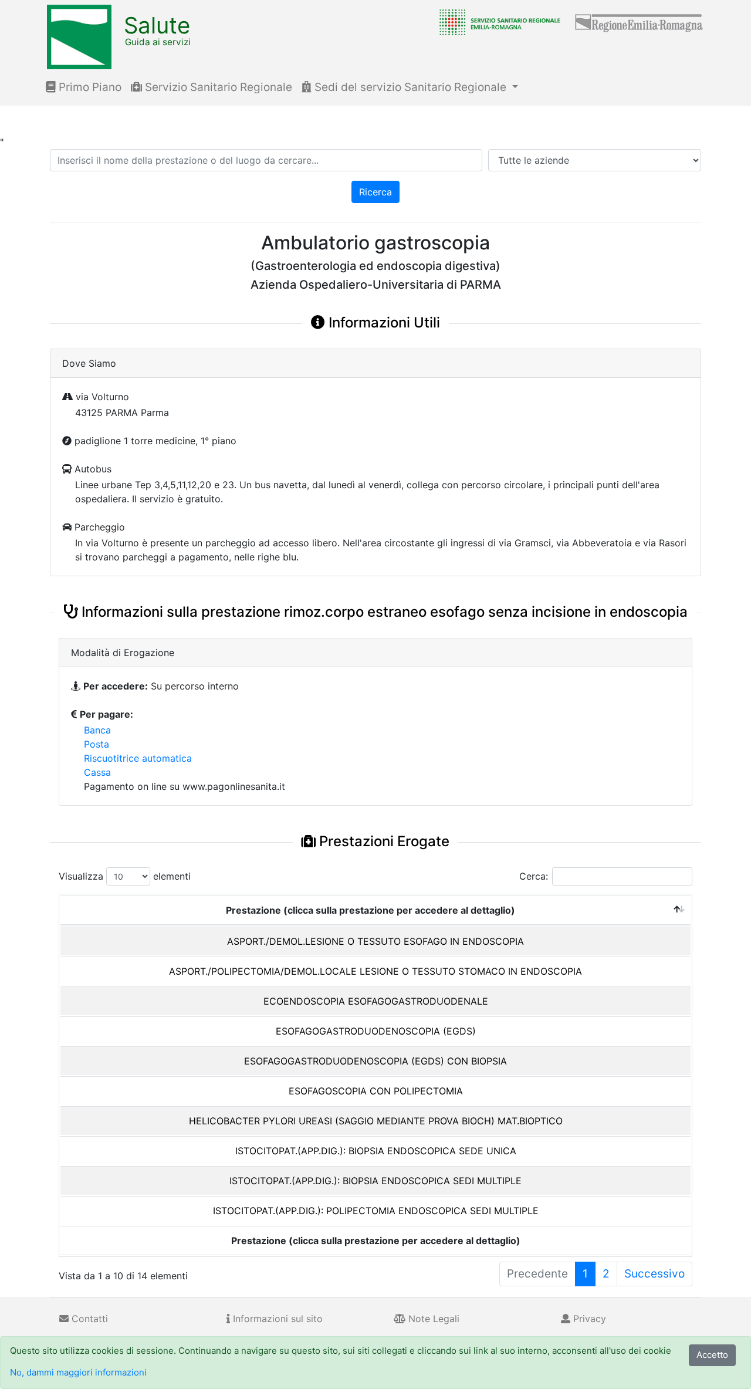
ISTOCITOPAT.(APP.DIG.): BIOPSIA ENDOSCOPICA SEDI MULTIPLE (375, 1181)
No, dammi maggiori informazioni (78, 1372)
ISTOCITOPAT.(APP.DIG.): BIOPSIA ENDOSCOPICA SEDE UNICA (375, 1151)
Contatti (88, 1318)
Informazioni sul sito (276, 1318)
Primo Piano (88, 87)
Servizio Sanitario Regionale (217, 87)
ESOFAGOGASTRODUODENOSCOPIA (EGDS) (376, 1031)
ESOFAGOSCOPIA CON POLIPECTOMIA (376, 1091)
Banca (97, 730)
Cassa (97, 772)
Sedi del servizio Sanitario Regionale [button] (410, 87)
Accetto (712, 1354)
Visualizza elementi (125, 876)
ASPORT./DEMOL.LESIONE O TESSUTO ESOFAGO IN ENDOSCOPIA (375, 941)
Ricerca (375, 192)
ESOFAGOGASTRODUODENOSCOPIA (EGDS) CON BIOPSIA (375, 1061)
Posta (96, 744)
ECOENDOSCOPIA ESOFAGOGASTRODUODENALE (375, 1001)
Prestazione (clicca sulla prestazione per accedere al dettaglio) (370, 910)
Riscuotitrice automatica (138, 758)
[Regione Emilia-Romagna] (639, 22)
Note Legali (432, 1318)
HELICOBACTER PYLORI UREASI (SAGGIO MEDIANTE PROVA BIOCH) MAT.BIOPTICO (376, 1121)
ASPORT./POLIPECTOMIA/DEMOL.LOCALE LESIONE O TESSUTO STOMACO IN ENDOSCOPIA (375, 971)
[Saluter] (497, 22)
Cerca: (533, 876)
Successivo (654, 1273)
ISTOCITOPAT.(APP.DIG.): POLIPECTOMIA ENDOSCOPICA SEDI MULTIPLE (376, 1210)
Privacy (588, 1318)
